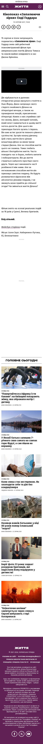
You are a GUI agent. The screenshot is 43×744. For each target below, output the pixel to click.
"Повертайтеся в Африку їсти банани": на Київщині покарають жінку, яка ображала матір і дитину (20, 398)
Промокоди (35, 662)
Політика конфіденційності (29, 656)
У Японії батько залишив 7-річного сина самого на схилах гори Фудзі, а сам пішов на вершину (19, 442)
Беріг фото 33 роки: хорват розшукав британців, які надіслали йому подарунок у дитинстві (18, 568)
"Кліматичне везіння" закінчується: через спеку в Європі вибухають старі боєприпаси (17, 612)
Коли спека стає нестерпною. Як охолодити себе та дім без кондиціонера (20, 484)
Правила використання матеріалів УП (21, 659)
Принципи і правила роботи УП (15, 662)
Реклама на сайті (9, 656)
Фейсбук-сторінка (10, 227)
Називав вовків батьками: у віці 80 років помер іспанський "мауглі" (20, 525)
